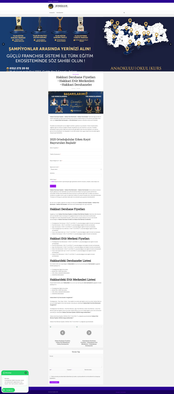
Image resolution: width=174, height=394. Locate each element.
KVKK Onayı (53, 179)
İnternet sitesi (88, 369)
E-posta (69, 369)
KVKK (52, 181)
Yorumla (78, 88)
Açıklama (52, 173)
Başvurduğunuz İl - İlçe (56, 160)
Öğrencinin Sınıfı (54, 167)
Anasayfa (50, 1)
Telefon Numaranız (55, 154)
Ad (51, 369)
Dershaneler (55, 1)
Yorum (51, 356)
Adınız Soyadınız (54, 148)
